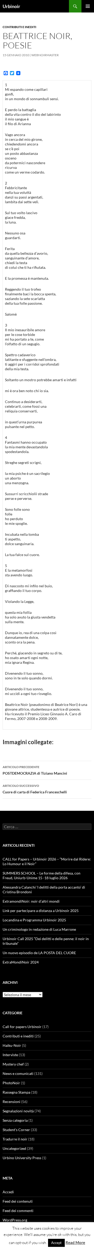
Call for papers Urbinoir (22, 1026)
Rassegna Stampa (16, 1092)
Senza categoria (15, 1120)
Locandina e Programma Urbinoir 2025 (34, 920)
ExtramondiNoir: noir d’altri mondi (31, 901)
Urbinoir (11, 6)
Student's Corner (16, 1129)
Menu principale (87, 6)
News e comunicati (18, 1073)
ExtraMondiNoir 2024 (21, 962)
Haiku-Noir (12, 1045)
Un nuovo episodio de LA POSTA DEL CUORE (39, 953)
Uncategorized (14, 1148)
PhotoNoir (11, 1083)
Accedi (8, 1192)
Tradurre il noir (15, 1139)
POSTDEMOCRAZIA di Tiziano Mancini (35, 770)
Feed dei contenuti (18, 1201)
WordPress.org (15, 1220)
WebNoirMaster (45, 55)
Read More (75, 1242)
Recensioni (11, 1101)
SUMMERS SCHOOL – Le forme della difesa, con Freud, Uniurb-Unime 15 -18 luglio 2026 (41, 875)
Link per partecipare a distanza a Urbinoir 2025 (41, 910)
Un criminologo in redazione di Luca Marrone (39, 929)
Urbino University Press (22, 1158)
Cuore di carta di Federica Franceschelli (35, 789)
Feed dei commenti (18, 1210)
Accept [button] (56, 1243)
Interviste (10, 1055)
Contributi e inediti (19, 27)
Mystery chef (13, 1064)
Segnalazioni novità (18, 1111)
